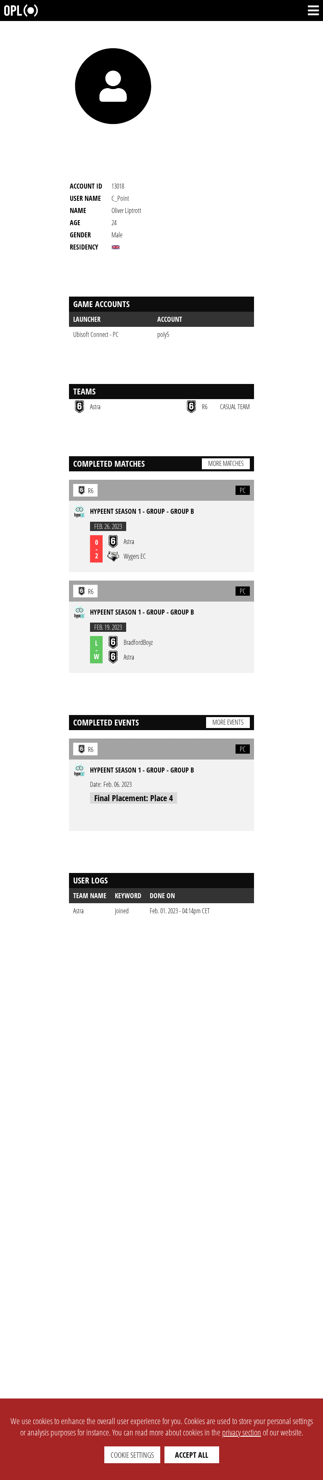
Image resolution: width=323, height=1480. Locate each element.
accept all (191, 1455)
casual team (235, 406)
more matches (226, 463)
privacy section (241, 1432)
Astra (78, 910)
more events (228, 722)
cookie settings (132, 1455)
